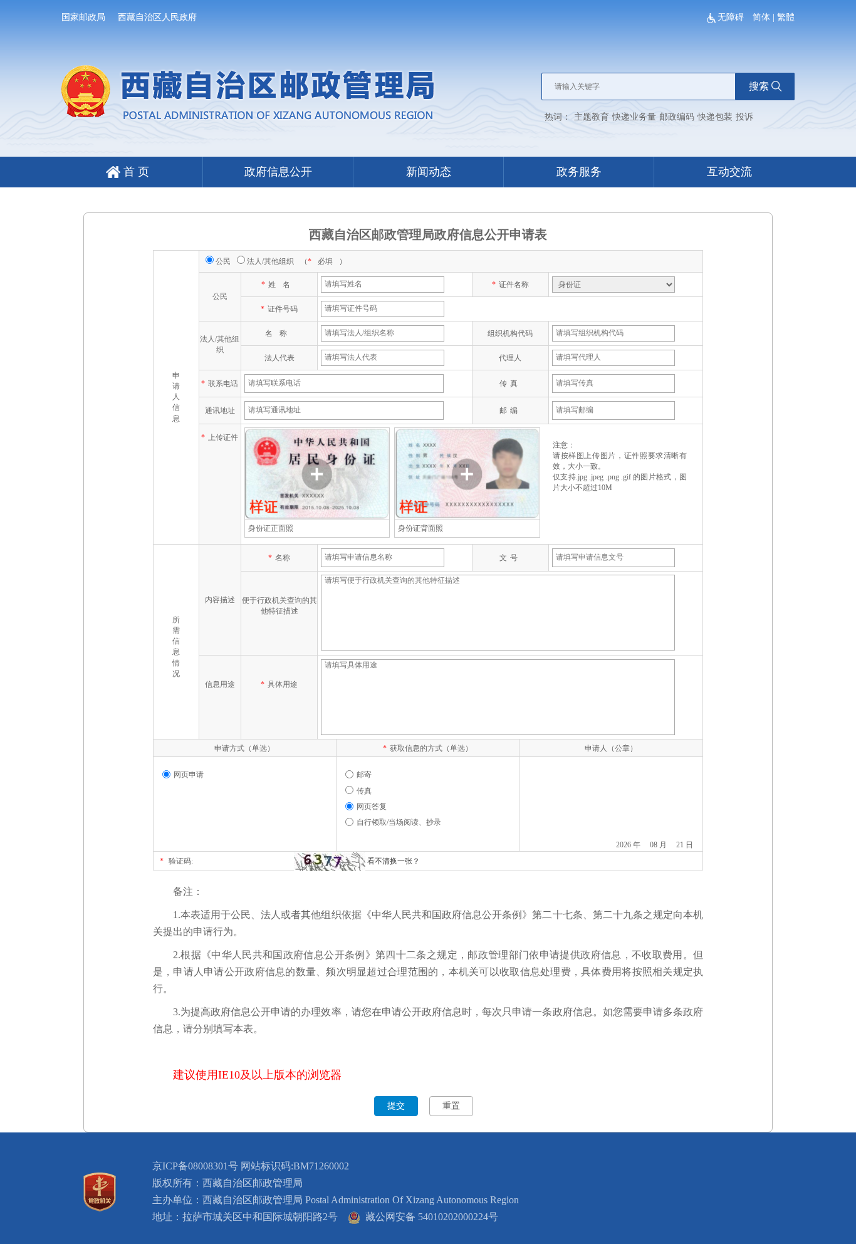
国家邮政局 (83, 17)
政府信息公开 (278, 171)
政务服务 (579, 171)
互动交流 (729, 171)
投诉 (744, 117)
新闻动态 (428, 171)
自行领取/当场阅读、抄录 (399, 822)
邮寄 (364, 774)
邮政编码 (676, 117)
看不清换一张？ (393, 861)
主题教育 (591, 117)
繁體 (786, 17)
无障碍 (732, 17)
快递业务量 (634, 117)
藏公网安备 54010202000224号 (429, 1216)
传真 (364, 791)
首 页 (134, 171)
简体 (761, 17)
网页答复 (372, 806)
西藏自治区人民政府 (157, 17)
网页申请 (189, 774)
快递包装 (715, 117)
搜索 (759, 86)
